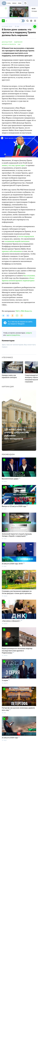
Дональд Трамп (7, 42)
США (19, 44)
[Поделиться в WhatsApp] (17, 315)
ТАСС (18, 311)
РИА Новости (26, 311)
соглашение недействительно (17, 241)
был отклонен (29, 275)
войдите (29, 333)
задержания (18, 42)
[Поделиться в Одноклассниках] (12, 315)
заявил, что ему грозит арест (14, 165)
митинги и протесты (9, 44)
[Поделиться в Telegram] (3, 315)
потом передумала (26, 236)
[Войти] (31, 21)
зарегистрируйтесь (13, 335)
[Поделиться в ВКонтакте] (7, 315)
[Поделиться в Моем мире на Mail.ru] (21, 315)
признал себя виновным (12, 251)
